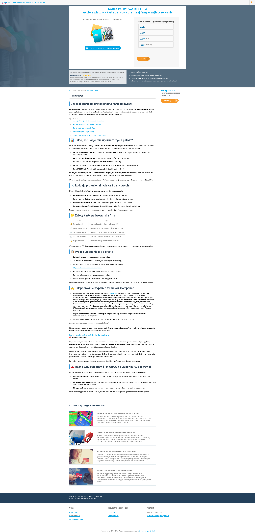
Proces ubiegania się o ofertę (83, 132)
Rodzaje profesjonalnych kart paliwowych (87, 124)
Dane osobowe (74, 516)
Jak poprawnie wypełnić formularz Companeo (89, 135)
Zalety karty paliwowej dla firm (84, 128)
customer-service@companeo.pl (158, 516)
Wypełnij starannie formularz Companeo (87, 268)
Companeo (113, 293)
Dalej (142, 59)
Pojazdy (74, 90)
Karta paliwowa (82, 90)
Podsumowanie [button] (77, 96)
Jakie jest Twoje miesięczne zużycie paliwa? (88, 121)
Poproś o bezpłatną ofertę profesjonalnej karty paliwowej (89, 335)
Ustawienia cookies (76, 519)
